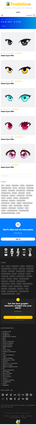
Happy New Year (25, 198)
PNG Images (18, 53)
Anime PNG (15, 185)
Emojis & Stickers (7, 345)
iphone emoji (6, 203)
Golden (10, 198)
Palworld (5, 205)
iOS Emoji (12, 200)
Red (27, 208)
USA (19, 213)
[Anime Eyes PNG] (18, 41)
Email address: (18, 233)
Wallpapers (6, 385)
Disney (14, 193)
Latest (18, 12)
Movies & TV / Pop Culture (10, 363)
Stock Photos (6, 375)
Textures (5, 378)
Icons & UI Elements (8, 355)
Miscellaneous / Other (9, 360)
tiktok (4, 210)
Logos (4, 356)
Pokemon (21, 208)
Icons (4, 353)
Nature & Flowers (7, 365)
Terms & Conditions (15, 417)
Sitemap (22, 416)
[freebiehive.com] (18, 421)
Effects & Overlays (8, 343)
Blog (4, 338)
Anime (8, 185)
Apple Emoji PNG (7, 188)
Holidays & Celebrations (9, 351)
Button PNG (30, 188)
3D (3, 185)
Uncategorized (7, 381)
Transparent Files (12, 210)
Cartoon (5, 190)
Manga (19, 203)
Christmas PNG (21, 190)
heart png (5, 200)
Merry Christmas (28, 203)
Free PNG (29, 195)
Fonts (4, 348)
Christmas (11, 190)
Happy (16, 198)
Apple (22, 185)
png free (5, 208)
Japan (13, 203)
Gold (4, 198)
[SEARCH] (34, 15)
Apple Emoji (30, 185)
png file (27, 205)
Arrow (15, 188)
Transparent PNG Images (9, 213)
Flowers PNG (21, 195)
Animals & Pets (7, 331)
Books (4, 340)
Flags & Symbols (7, 346)
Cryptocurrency (6, 193)
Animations (6, 333)
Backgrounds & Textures (9, 336)
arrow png (22, 188)
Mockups (5, 361)
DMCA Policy (29, 416)
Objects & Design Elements (10, 366)
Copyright (24, 417)
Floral (28, 193)
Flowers (13, 195)
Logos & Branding (8, 358)
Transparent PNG (24, 210)
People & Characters (8, 370)
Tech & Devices (7, 376)
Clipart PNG (30, 190)
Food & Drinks (6, 350)
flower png (5, 195)
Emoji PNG (21, 193)
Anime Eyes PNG (7, 56)
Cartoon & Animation (8, 341)
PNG (11, 205)
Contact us (32, 405)
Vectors (5, 383)
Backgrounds (6, 335)
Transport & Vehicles (8, 380)
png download (18, 205)
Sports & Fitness (7, 373)
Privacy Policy (14, 416)
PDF (4, 368)
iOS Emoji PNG (21, 200)
